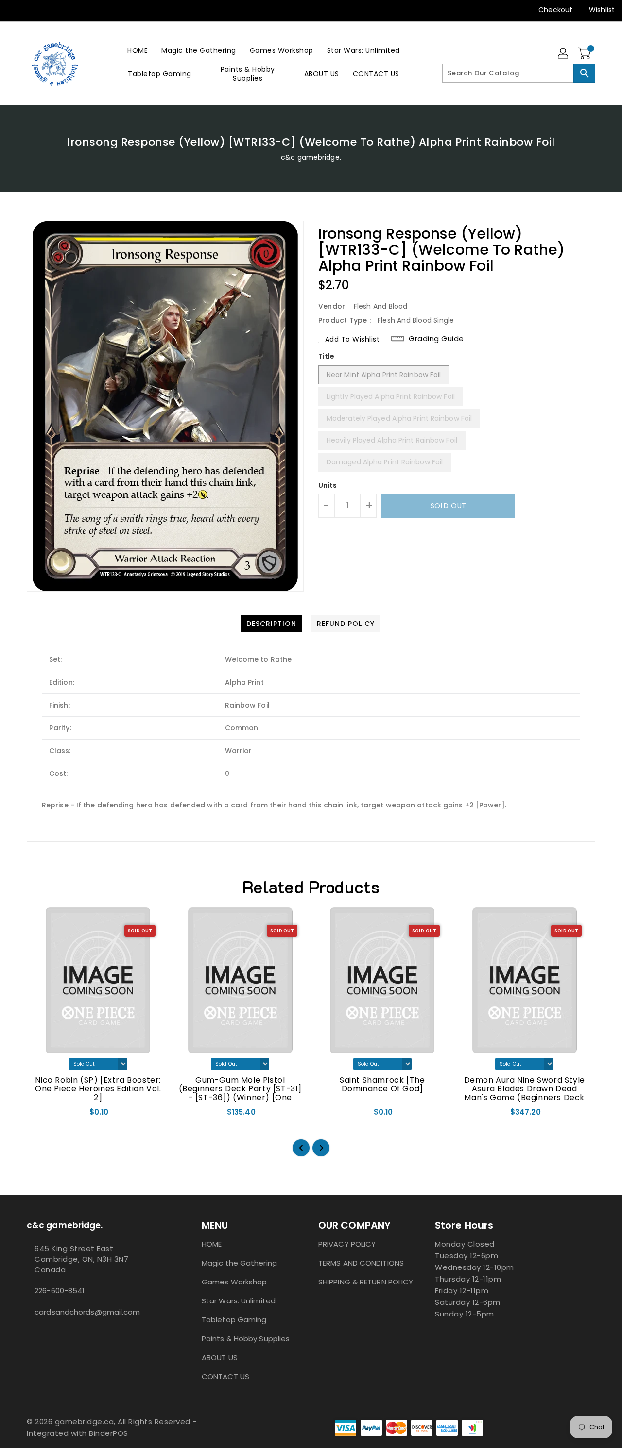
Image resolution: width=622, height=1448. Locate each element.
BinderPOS (108, 1433)
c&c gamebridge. (311, 157)
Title (326, 356)
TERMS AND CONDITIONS (361, 1263)
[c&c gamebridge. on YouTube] (34, 9)
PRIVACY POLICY (347, 1244)
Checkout (555, 10)
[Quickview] (42, 1115)
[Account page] (563, 54)
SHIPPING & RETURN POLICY (365, 1282)
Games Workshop (234, 1282)
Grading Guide (436, 339)
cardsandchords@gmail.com (87, 1312)
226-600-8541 (60, 1290)
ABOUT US (220, 1357)
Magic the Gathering (239, 1263)
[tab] (271, 623)
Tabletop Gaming (234, 1320)
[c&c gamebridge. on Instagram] (15, 9)
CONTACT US (225, 1376)
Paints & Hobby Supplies (246, 1338)
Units (327, 485)
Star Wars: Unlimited (239, 1301)
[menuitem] (137, 50)
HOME (212, 1244)
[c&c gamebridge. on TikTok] (52, 9)
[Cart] (585, 54)
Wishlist (602, 10)
